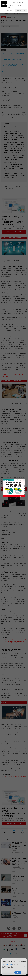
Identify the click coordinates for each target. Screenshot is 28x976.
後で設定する (8, 10)
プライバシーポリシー (7, 964)
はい (18, 972)
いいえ (10, 972)
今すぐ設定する (21, 10)
